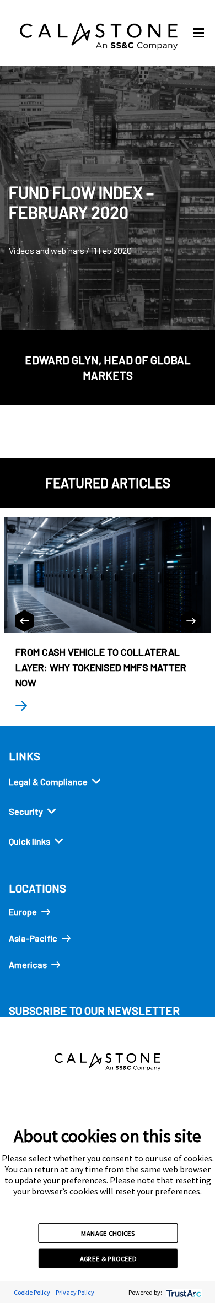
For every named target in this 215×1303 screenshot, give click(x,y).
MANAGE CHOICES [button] (108, 1232)
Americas (28, 964)
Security (26, 811)
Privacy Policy (75, 1292)
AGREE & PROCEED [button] (108, 1258)
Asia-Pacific (33, 938)
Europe (23, 911)
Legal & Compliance (48, 781)
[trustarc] (182, 1292)
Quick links (29, 841)
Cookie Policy (32, 1292)
